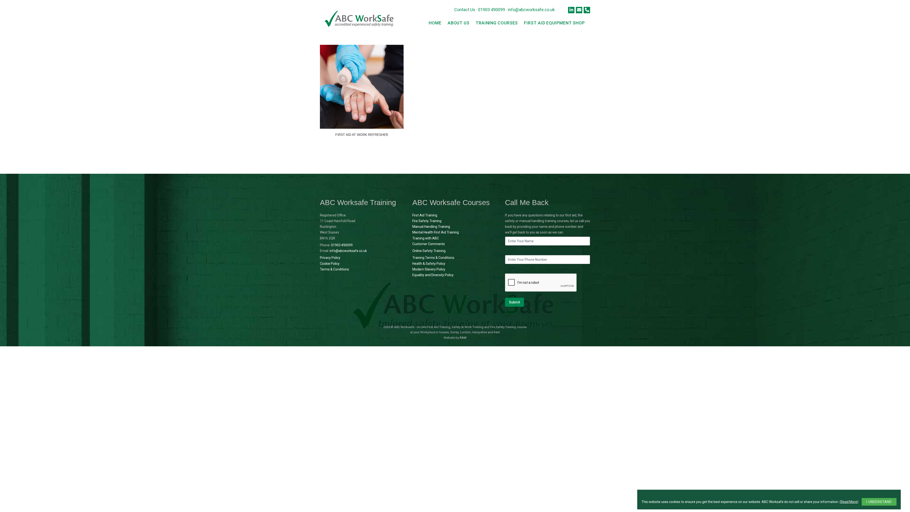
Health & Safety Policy (428, 263)
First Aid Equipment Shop (554, 22)
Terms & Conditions (334, 269)
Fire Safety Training (426, 221)
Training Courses (497, 22)
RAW (463, 337)
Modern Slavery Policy (428, 269)
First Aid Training (424, 215)
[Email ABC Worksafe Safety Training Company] (579, 10)
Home (435, 22)
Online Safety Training (429, 251)
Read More (849, 502)
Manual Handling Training (431, 227)
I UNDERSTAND (879, 502)
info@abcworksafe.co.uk (531, 9)
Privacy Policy (330, 258)
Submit (514, 302)
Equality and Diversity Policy (433, 275)
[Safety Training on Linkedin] (571, 10)
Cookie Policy (330, 263)
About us (458, 22)
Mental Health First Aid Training (435, 232)
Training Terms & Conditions (433, 258)
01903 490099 (491, 9)
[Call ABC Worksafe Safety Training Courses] (587, 10)
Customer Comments (428, 244)
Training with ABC (425, 238)
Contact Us (464, 9)
